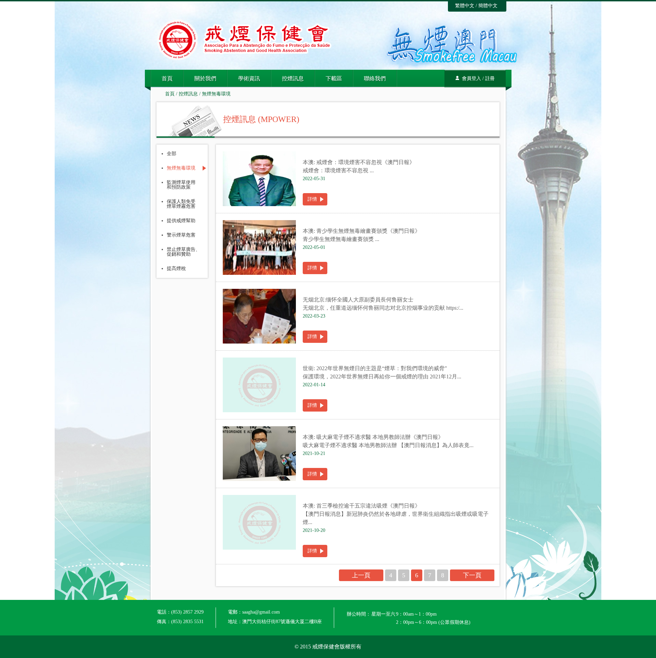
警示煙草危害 (181, 235)
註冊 (490, 78)
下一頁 (472, 575)
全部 (171, 153)
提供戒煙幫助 (181, 220)
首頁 (167, 78)
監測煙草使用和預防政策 (181, 185)
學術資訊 (249, 78)
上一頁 (361, 575)
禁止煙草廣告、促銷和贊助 (183, 252)
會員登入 (471, 78)
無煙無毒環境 (216, 93)
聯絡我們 (375, 78)
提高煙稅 (176, 268)
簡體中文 (487, 5)
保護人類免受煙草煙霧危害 (181, 204)
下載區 (334, 78)
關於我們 (205, 78)
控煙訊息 (293, 78)
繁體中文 (464, 5)
